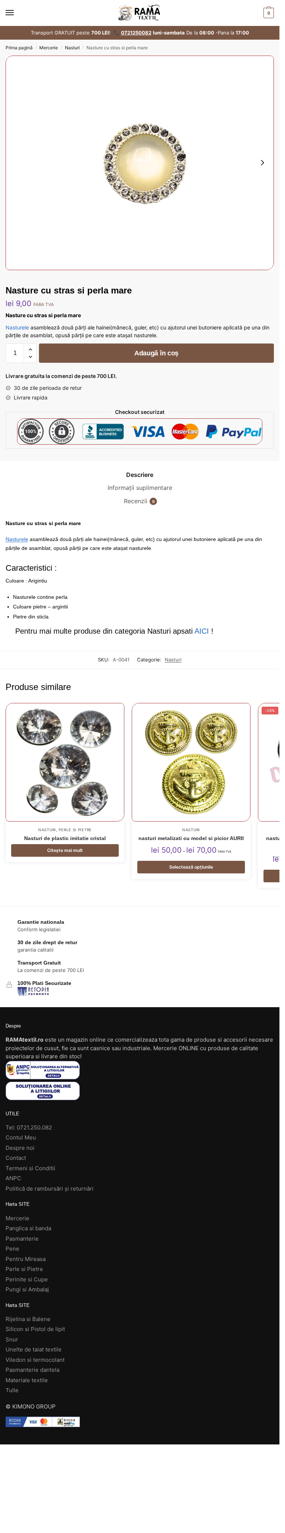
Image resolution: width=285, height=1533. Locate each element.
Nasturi (72, 47)
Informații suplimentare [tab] (140, 487)
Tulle (12, 1390)
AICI (201, 631)
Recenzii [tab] (135, 501)
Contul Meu (21, 1137)
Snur (12, 1339)
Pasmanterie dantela (32, 1369)
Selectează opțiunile (191, 867)
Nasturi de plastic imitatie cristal (65, 838)
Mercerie (48, 47)
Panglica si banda (28, 1228)
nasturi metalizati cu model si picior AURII (191, 838)
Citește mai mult (65, 850)
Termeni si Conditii (30, 1168)
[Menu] (17, 13)
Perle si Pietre (75, 829)
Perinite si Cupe (27, 1279)
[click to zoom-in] (140, 163)
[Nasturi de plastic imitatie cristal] (65, 762)
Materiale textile (27, 1380)
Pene (12, 1248)
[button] (30, 349)
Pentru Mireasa (26, 1258)
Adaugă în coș (156, 353)
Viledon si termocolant (35, 1359)
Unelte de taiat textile (34, 1349)
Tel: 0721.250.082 (29, 1127)
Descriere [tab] (139, 474)
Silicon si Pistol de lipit (35, 1329)
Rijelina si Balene (28, 1319)
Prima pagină (19, 47)
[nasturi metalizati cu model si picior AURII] (191, 762)
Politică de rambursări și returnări (50, 1188)
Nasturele (17, 327)
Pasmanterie (22, 1238)
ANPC (13, 1178)
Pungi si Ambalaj (27, 1289)
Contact (16, 1157)
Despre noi (20, 1147)
